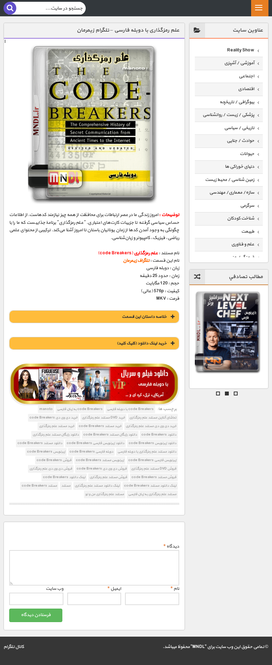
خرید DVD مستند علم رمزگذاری (103, 417)
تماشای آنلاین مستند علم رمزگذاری (152, 417)
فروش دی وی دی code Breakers (101, 468)
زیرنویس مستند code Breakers (100, 460)
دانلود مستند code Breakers (39, 443)
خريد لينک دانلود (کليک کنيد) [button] (142, 343)
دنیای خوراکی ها (239, 166)
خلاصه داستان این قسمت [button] (144, 317)
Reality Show (240, 50)
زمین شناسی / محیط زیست (229, 179)
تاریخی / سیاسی (239, 128)
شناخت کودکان (240, 218)
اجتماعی (246, 76)
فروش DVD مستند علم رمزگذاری (153, 468)
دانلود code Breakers (158, 434)
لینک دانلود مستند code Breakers (150, 485)
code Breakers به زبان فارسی (80, 409)
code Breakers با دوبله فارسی (130, 409)
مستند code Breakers (39, 485)
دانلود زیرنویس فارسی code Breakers (95, 443)
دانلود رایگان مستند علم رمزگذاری (56, 434)
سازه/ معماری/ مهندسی (231, 192)
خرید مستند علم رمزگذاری (56, 426)
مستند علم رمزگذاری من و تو (104, 494)
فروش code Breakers (54, 460)
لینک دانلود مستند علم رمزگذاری (97, 485)
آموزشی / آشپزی (239, 63)
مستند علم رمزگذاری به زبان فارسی (152, 494)
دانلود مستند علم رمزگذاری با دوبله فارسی (147, 451)
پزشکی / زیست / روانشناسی (228, 114)
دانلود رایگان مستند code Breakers (110, 434)
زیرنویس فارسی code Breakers (152, 460)
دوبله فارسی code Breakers (91, 451)
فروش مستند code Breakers (153, 477)
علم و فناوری (242, 244)
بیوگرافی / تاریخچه (237, 102)
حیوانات (247, 153)
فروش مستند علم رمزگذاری (108, 477)
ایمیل (114, 588)
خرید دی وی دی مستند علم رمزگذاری (151, 426)
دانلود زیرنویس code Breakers (152, 443)
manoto (46, 409)
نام (174, 588)
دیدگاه (171, 546)
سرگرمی (247, 205)
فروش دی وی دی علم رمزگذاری (50, 468)
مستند (65, 485)
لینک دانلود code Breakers (64, 477)
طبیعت (247, 231)
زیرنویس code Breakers (46, 451)
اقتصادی (246, 89)
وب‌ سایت (54, 588)
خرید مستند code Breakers (100, 426)
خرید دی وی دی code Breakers (53, 417)
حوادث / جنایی (240, 140)
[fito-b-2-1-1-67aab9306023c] (94, 384)
